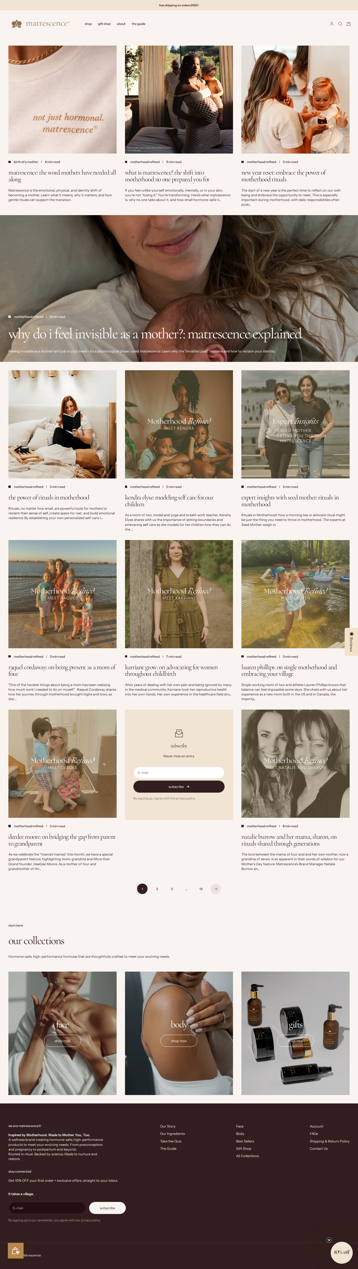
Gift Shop (104, 24)
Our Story (168, 1126)
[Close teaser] (329, 1240)
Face (239, 1126)
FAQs (314, 1133)
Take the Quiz (170, 1141)
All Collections (247, 1156)
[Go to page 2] (215, 889)
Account (316, 1126)
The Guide (138, 24)
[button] (342, 1253)
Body (240, 1133)
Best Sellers (245, 1141)
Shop (88, 24)
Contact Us (319, 1148)
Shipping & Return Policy (330, 1141)
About (121, 24)
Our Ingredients (172, 1133)
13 (201, 889)
